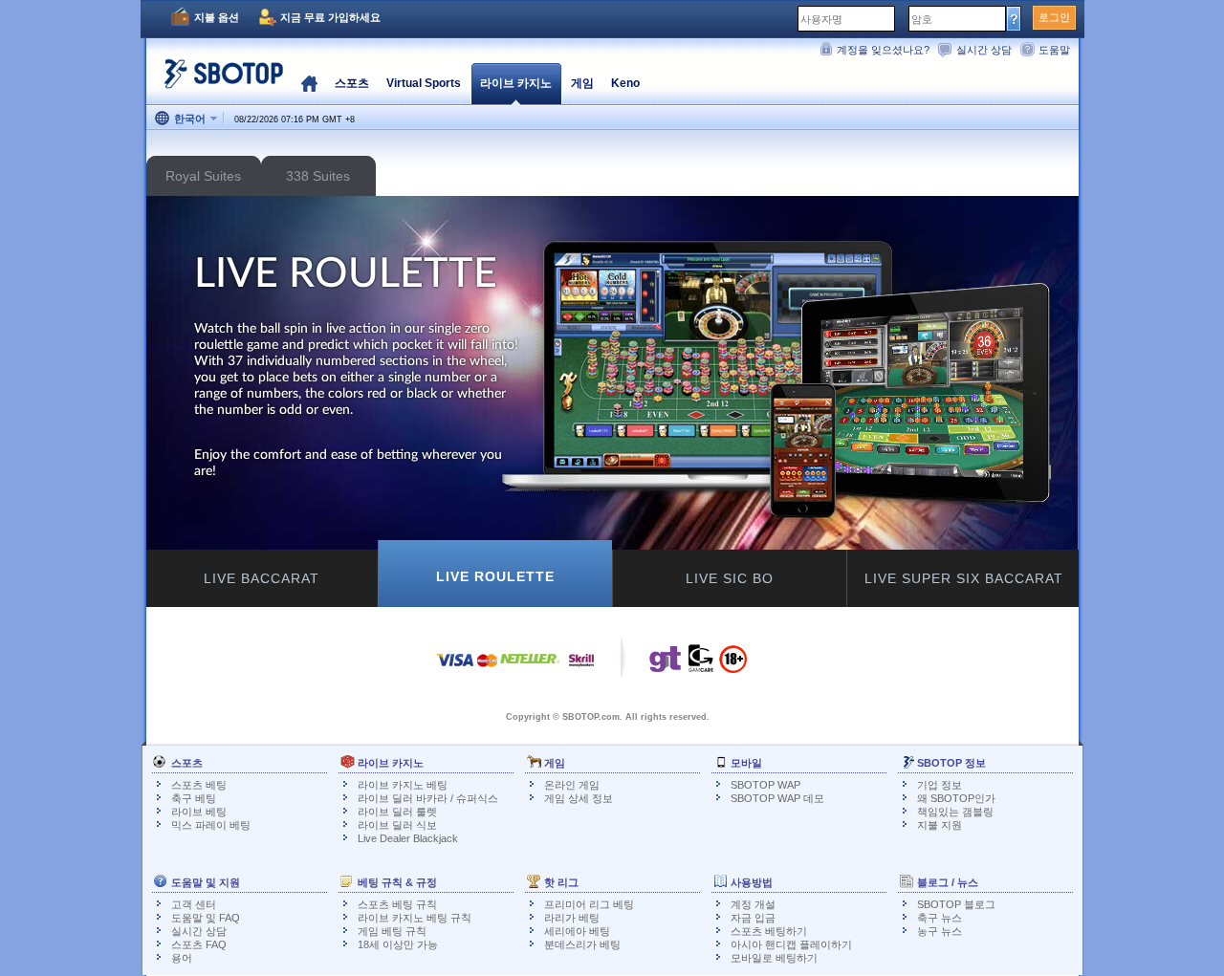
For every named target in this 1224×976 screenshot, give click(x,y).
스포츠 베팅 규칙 (397, 904)
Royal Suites (203, 176)
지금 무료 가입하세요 (330, 17)
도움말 (1054, 49)
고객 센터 (193, 904)
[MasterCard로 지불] (487, 669)
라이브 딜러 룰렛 (397, 811)
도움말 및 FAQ (205, 917)
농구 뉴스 (939, 931)
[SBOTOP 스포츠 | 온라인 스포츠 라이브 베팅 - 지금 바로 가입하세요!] (218, 81)
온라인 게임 (572, 785)
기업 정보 (939, 785)
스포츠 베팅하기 (769, 931)
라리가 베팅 (572, 917)
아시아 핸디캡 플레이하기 (791, 944)
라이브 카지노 (516, 83)
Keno (625, 83)
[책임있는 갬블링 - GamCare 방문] (701, 663)
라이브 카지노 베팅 (403, 785)
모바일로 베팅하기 (774, 958)
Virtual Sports (423, 83)
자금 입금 (753, 917)
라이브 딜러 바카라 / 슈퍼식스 (428, 798)
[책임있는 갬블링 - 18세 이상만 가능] (733, 665)
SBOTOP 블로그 (956, 904)
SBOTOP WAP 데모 (777, 798)
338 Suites (318, 176)
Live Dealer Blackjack (408, 838)
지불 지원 (939, 825)
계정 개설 (753, 904)
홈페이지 (309, 83)
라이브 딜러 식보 (397, 825)
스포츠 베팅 (199, 785)
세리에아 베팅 (577, 931)
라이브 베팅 (199, 811)
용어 (181, 958)
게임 (582, 83)
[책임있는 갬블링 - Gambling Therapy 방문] (665, 663)
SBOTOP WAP (765, 785)
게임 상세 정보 (578, 798)
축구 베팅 (193, 798)
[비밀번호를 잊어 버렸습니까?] (1014, 18)
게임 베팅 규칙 (392, 931)
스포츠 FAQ (199, 944)
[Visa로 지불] (455, 669)
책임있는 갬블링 (955, 811)
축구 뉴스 (939, 917)
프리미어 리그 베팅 (589, 904)
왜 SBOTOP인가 (956, 798)
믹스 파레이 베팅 (211, 825)
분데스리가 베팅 (582, 944)
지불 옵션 (216, 17)
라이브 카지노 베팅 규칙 (414, 917)
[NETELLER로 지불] (529, 669)
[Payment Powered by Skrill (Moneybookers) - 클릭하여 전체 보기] (581, 669)
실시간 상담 (984, 49)
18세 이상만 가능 (398, 944)
